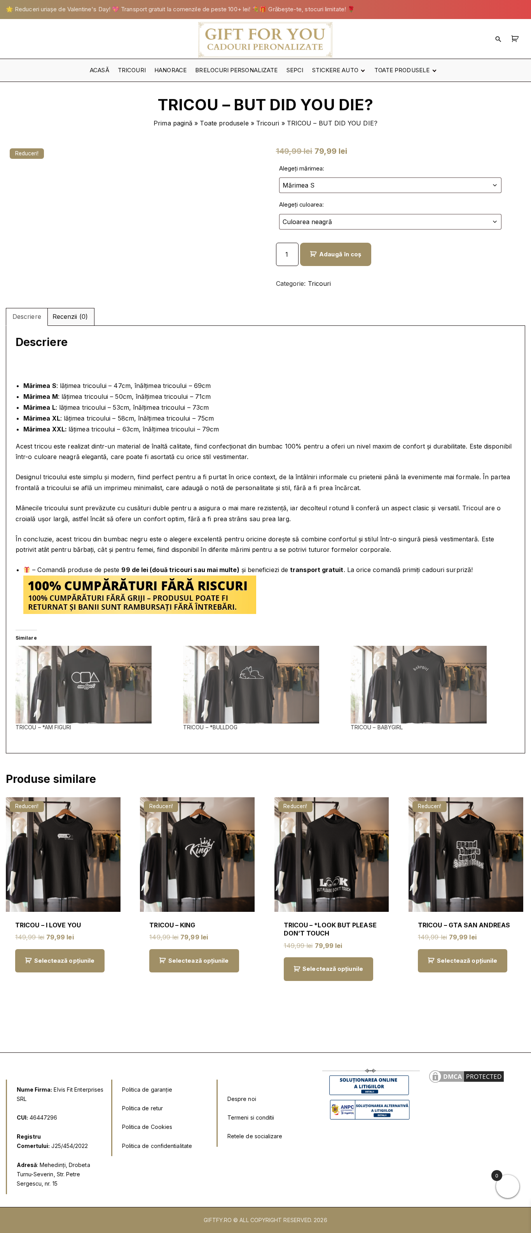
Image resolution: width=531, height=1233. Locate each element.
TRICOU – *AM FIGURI (44, 727)
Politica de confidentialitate (157, 1146)
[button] (516, 38)
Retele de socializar (253, 1136)
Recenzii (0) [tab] (70, 316)
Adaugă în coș (340, 254)
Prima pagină (173, 123)
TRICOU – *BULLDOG (210, 727)
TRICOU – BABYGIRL (377, 727)
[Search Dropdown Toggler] (498, 39)
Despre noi (241, 1099)
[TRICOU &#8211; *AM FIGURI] (95, 684)
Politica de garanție (147, 1089)
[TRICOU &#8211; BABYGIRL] (430, 684)
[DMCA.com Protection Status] (466, 1082)
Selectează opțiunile (64, 960)
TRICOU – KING (172, 925)
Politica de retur (142, 1108)
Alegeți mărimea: (301, 168)
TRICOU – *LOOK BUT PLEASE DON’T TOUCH (330, 929)
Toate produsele (224, 123)
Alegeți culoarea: (301, 204)
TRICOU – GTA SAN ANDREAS (464, 925)
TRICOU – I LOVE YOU (48, 925)
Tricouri (267, 123)
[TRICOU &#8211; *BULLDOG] (263, 684)
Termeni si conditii (250, 1117)
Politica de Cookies (147, 1126)
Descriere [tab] (26, 316)
